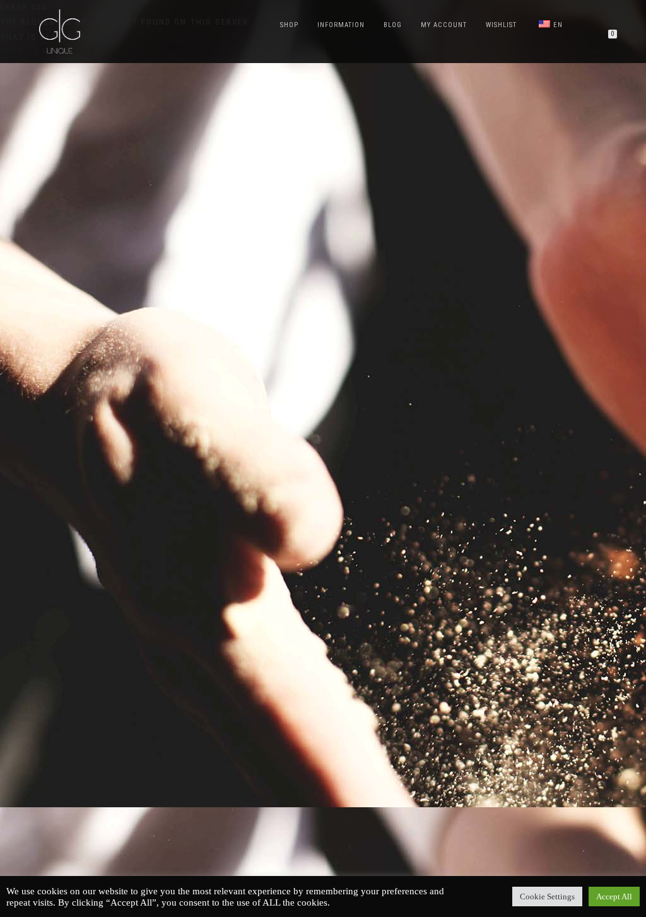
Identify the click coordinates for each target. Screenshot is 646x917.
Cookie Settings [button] (547, 896)
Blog (393, 25)
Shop (289, 25)
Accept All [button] (614, 896)
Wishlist (501, 25)
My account (444, 25)
